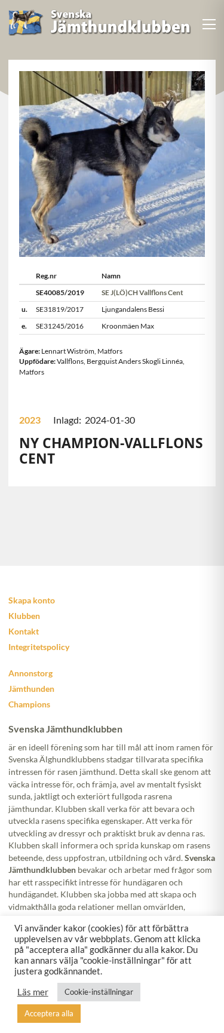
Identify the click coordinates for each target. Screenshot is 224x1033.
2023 (30, 419)
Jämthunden (31, 688)
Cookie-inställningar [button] (99, 992)
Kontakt (23, 631)
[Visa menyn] (209, 24)
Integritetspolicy (38, 647)
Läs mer (32, 992)
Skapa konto (31, 600)
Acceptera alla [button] (48, 1013)
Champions (29, 704)
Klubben (24, 616)
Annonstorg (30, 673)
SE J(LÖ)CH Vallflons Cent (142, 292)
